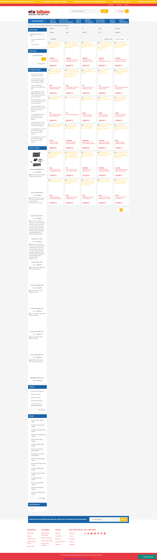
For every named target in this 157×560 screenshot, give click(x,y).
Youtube (71, 541)
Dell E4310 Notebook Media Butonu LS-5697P (105, 197)
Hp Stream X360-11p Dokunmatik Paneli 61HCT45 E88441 (87, 89)
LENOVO (52, 58)
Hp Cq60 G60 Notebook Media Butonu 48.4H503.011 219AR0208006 (121, 89)
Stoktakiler (53, 39)
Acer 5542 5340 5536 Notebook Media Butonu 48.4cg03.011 (120, 116)
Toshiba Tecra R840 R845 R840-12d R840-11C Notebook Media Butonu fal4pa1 (104, 144)
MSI (51, 85)
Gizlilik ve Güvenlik (46, 538)
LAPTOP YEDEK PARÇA (123, 21)
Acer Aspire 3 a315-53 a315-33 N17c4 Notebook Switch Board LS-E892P (121, 199)
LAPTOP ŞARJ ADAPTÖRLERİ (100, 21)
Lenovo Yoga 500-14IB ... (37, 285)
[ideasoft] (69, 559)
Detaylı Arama (41, 63)
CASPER (117, 168)
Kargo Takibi (30, 546)
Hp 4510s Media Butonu (72, 114)
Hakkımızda (30, 533)
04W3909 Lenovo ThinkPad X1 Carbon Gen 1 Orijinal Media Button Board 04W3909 (88, 62)
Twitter (71, 536)
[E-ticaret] (78, 558)
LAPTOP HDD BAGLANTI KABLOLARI (66, 21)
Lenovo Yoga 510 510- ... (37, 215)
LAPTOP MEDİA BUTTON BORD (61, 25)
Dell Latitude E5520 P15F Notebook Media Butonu (55, 198)
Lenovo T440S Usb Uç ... (37, 192)
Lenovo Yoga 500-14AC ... (37, 331)
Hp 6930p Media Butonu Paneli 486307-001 (56, 115)
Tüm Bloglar (42, 498)
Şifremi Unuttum (60, 541)
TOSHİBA (69, 140)
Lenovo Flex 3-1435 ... (37, 239)
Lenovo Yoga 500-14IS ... (37, 308)
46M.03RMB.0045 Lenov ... (37, 378)
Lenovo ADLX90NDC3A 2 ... (37, 169)
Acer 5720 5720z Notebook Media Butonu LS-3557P (103, 116)
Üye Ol (126, 5)
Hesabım (57, 533)
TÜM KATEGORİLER (37, 21)
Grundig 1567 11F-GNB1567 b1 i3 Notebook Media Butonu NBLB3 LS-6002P (88, 172)
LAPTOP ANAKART (113, 21)
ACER (84, 113)
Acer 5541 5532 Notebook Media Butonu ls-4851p (54, 143)
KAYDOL (123, 519)
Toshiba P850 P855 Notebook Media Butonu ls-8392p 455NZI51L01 (71, 144)
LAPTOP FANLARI (78, 21)
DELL (67, 85)
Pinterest (72, 544)
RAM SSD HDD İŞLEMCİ (89, 21)
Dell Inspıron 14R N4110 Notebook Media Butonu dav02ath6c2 (72, 198)
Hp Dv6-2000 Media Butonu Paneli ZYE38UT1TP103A (104, 89)
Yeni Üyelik (58, 536)
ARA (104, 11)
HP (83, 85)
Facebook (72, 533)
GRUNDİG (85, 168)
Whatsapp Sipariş (148, 557)
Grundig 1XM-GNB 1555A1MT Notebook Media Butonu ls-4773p (105, 171)
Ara (44, 59)
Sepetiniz (58, 544)
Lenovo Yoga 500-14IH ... (37, 354)
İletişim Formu (31, 539)
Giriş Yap (119, 5)
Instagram (72, 539)
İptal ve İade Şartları (47, 541)
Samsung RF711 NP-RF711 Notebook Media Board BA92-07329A (88, 143)
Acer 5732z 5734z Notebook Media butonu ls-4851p (87, 116)
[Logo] (39, 12)
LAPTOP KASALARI (53, 21)
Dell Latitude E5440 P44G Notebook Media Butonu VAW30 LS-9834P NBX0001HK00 (55, 172)
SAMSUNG (85, 140)
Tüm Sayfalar (41, 409)
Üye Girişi (58, 539)
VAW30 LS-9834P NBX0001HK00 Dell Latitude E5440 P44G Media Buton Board (120, 144)
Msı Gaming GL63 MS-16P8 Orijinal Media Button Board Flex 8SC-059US (56, 89)
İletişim (29, 536)
